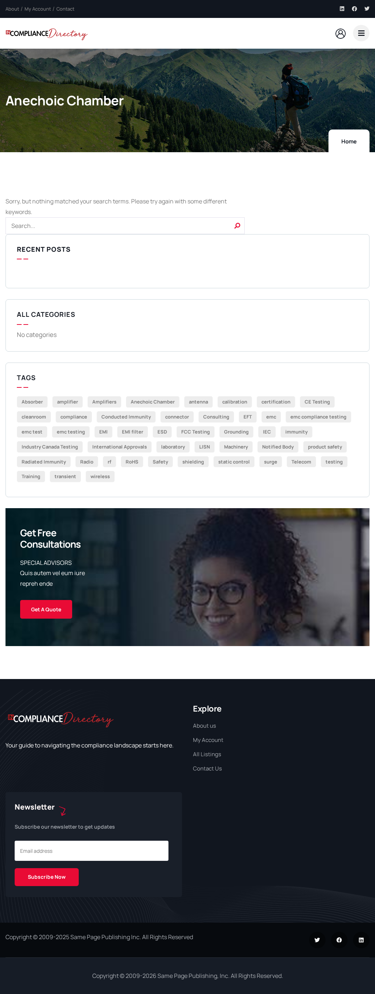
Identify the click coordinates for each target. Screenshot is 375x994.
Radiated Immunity (44, 461)
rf (109, 461)
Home (349, 141)
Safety (160, 461)
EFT (248, 416)
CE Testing (317, 401)
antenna (198, 401)
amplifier (67, 401)
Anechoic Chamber (153, 401)
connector (177, 416)
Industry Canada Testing (50, 446)
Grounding (236, 431)
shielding (193, 461)
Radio (86, 461)
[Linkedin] (342, 8)
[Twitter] (367, 8)
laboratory (173, 446)
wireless (100, 476)
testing (334, 461)
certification (275, 401)
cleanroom (34, 416)
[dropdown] (361, 33)
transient (65, 476)
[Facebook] (354, 8)
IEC (267, 431)
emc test (32, 431)
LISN (204, 446)
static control (234, 461)
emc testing (71, 431)
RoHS (132, 461)
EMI (103, 431)
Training (31, 476)
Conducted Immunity (126, 416)
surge (270, 461)
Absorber (32, 401)
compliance (73, 416)
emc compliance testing (318, 416)
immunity (296, 431)
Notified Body (278, 446)
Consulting (216, 416)
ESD (162, 431)
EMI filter (132, 431)
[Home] (46, 33)
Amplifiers (104, 401)
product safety (325, 446)
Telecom (301, 461)
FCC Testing (195, 431)
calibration (234, 401)
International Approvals (119, 446)
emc (271, 416)
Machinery (236, 446)
